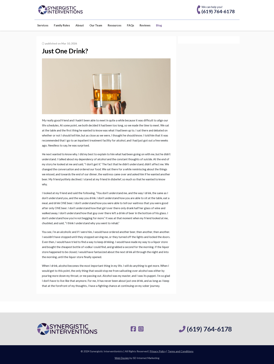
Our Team (95, 25)
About (79, 25)
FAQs (130, 25)
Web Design (122, 358)
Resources (114, 25)
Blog (159, 25)
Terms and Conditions (180, 351)
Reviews (145, 25)
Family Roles (62, 25)
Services (42, 25)
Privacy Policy (158, 351)
